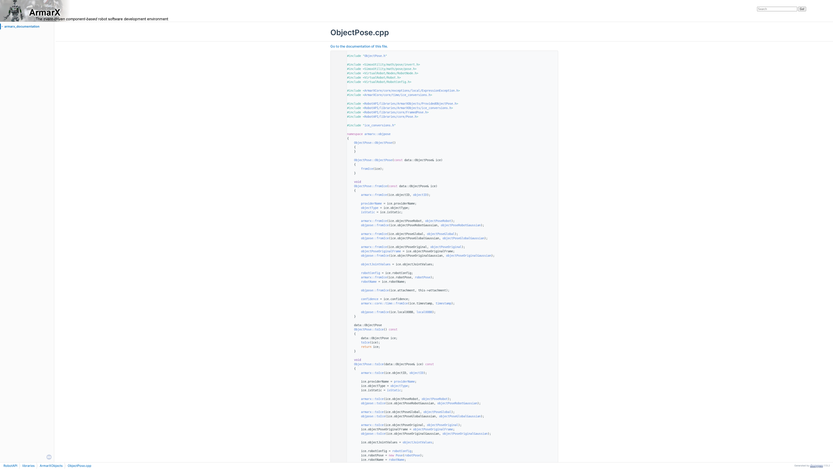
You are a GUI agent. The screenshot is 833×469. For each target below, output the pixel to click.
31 (337, 186)
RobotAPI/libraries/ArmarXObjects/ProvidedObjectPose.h (410, 103)
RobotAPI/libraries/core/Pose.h (390, 116)
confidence (369, 299)
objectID (420, 195)
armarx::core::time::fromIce (384, 303)
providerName (371, 203)
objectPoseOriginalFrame (381, 251)
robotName (369, 281)
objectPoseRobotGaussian (461, 225)
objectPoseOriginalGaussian (468, 255)
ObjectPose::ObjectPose (373, 142)
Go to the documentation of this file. (359, 46)
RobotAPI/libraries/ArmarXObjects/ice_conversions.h (407, 108)
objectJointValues (375, 264)
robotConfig (370, 273)
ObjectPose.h (374, 56)
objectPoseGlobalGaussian (463, 238)
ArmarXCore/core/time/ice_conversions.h (397, 95)
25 (337, 160)
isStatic (368, 212)
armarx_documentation (21, 26)
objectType (369, 208)
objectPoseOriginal (446, 247)
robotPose (422, 277)
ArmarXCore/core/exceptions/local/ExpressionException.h (411, 90)
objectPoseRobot (438, 221)
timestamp (443, 303)
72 (337, 364)
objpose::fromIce (375, 225)
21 (337, 142)
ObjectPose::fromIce (370, 186)
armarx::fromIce (374, 195)
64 (337, 329)
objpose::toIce (373, 403)
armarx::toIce (372, 373)
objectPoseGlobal (441, 234)
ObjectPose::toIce (369, 329)
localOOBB (424, 312)
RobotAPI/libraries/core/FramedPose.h (395, 112)
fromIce (367, 168)
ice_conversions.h (379, 125)
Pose (399, 455)
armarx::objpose (377, 134)
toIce (365, 342)
